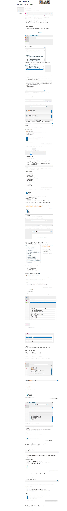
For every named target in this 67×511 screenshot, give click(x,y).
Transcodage (32, 4)
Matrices (22, 4)
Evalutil (25, 4)
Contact (18, 11)
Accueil (18, 4)
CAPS (28, 4)
